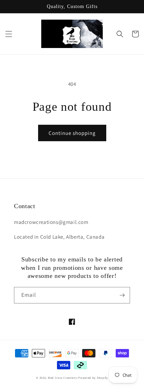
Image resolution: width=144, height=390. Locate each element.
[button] (8, 34)
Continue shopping (72, 133)
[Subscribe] (122, 295)
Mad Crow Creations (63, 377)
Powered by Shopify (93, 377)
